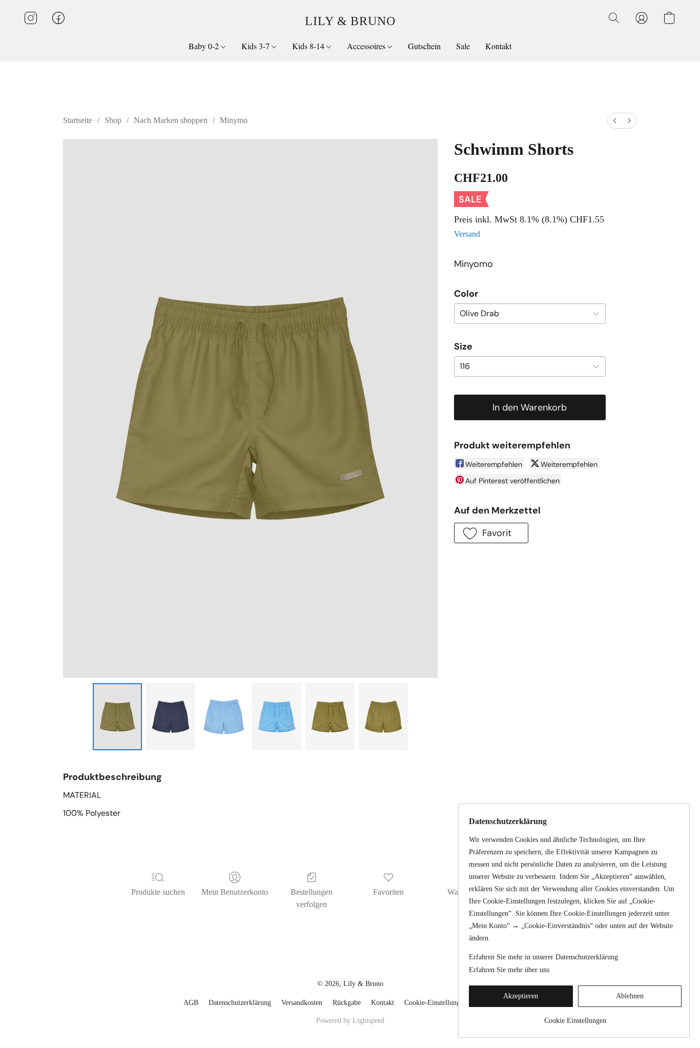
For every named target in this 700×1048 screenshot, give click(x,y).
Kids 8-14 (309, 45)
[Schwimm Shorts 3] (276, 716)
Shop (113, 120)
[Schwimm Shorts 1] (170, 716)
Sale (463, 45)
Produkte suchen (158, 892)
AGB (190, 1002)
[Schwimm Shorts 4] (330, 716)
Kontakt (498, 45)
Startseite (77, 120)
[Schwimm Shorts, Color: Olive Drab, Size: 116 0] (117, 716)
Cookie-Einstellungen (435, 1002)
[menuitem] (615, 120)
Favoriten (388, 892)
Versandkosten (301, 1002)
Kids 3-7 (256, 45)
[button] (350, 20)
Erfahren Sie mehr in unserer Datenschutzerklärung (543, 957)
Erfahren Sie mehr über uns (509, 970)
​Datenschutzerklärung (240, 1002)
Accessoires (367, 45)
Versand (467, 234)
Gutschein (424, 45)
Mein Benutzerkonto (234, 892)
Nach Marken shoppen (171, 120)
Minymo (234, 120)
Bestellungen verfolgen (312, 898)
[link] (575, 1017)
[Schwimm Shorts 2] (224, 716)
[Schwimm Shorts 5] (383, 716)
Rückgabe (347, 1002)
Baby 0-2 (205, 45)
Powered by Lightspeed (350, 1020)
